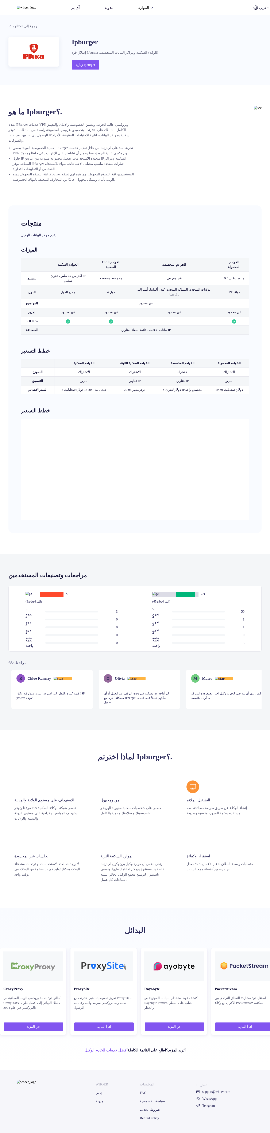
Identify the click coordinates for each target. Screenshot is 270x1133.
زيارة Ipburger (85, 65)
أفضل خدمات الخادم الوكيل (106, 1050)
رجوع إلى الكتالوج (24, 26)
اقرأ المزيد (33, 1026)
